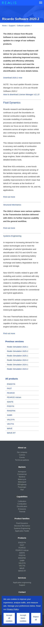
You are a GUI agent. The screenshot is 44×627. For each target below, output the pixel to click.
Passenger (22, 487)
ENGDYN (11, 384)
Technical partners (22, 460)
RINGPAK (11, 411)
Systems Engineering (12, 236)
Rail (22, 490)
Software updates (23, 26)
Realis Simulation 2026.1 (17, 347)
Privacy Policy (13, 609)
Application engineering (22, 582)
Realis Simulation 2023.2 (17, 369)
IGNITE (10, 402)
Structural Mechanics (12, 205)
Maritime (22, 477)
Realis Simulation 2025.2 (17, 351)
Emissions (22, 509)
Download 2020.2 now (12, 78)
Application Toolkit (22, 531)
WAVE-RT (11, 433)
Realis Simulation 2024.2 (17, 360)
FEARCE (11, 393)
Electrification (22, 506)
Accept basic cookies (23, 618)
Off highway (22, 484)
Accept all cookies (9, 618)
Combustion (22, 504)
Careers (22, 455)
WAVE (9, 428)
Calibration (22, 501)
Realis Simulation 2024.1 (17, 365)
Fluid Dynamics (12, 102)
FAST (9, 388)
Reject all (36, 618)
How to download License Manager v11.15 (21, 94)
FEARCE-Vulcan (14, 397)
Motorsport (22, 482)
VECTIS (10, 424)
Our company (22, 452)
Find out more (9, 197)
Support (12, 26)
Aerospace (22, 472)
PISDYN (10, 406)
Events (22, 457)
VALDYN (11, 420)
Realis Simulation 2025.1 (17, 356)
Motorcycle (22, 479)
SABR (9, 415)
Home (4, 26)
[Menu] (40, 3)
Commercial (22, 474)
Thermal (22, 511)
